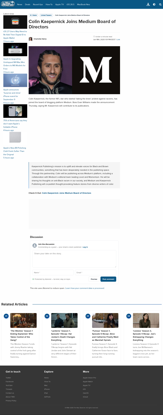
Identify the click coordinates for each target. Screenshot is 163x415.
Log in (85, 247)
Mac (45, 385)
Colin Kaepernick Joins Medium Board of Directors (66, 193)
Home (34, 15)
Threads (9, 389)
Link (118, 39)
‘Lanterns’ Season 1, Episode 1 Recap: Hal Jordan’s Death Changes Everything (63, 335)
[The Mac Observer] (8, 4)
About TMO (10, 396)
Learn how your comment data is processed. (85, 288)
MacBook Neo (83, 4)
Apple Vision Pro (89, 377)
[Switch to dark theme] (154, 4)
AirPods (47, 396)
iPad (46, 393)
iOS (84, 389)
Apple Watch (88, 381)
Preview (94, 279)
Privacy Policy (11, 400)
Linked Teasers (46, 15)
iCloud (85, 396)
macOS (86, 393)
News (19, 4)
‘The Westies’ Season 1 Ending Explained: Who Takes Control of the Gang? (21, 335)
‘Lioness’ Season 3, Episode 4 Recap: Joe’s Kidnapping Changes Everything (144, 335)
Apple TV (59, 4)
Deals (27, 4)
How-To (49, 4)
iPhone (47, 389)
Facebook (10, 381)
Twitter (8, 377)
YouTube (9, 385)
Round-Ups (38, 4)
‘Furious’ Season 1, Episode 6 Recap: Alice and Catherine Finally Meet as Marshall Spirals (105, 335)
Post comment (108, 279)
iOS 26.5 (70, 4)
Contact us (10, 393)
